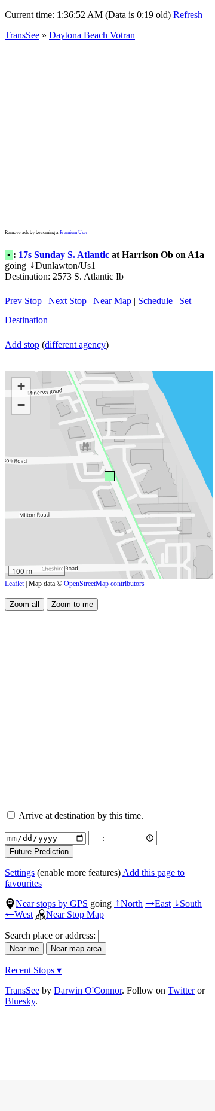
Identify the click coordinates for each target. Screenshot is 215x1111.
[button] (109, 475)
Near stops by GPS (52, 903)
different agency (75, 344)
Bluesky (20, 1001)
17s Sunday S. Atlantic (64, 255)
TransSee (22, 35)
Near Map (112, 301)
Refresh (187, 15)
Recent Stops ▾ (33, 970)
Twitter (181, 990)
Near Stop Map (75, 914)
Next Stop (67, 301)
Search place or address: (51, 935)
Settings (20, 872)
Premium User (74, 232)
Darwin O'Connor (88, 990)
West (19, 914)
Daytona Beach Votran (92, 35)
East (158, 903)
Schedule (155, 301)
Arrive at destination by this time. (80, 816)
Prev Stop (23, 301)
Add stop (22, 344)
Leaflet (14, 583)
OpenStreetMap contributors (104, 583)
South (187, 903)
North (128, 903)
